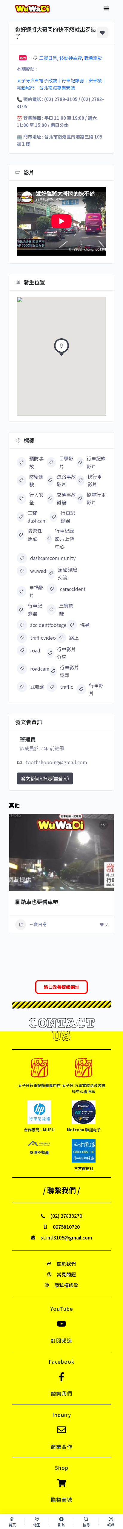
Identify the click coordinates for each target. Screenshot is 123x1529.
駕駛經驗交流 (67, 573)
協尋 (85, 624)
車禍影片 (36, 591)
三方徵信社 (83, 1168)
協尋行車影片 (96, 498)
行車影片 (96, 689)
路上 (74, 637)
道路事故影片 (66, 480)
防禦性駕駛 (35, 534)
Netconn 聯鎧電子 (84, 1129)
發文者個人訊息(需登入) (45, 778)
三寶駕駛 (66, 609)
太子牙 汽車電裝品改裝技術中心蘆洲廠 (83, 1088)
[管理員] (101, 891)
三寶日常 (48, 58)
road (35, 650)
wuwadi (39, 570)
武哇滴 (37, 686)
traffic (66, 686)
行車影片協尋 (69, 671)
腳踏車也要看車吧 (36, 901)
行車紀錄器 (35, 609)
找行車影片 (94, 480)
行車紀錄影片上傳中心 (64, 538)
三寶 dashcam (37, 516)
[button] (106, 8)
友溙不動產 (39, 1152)
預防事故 (36, 462)
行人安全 (36, 498)
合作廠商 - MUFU (39, 1129)
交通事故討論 (66, 498)
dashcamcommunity (53, 557)
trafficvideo (43, 637)
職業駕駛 (93, 58)
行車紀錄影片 (96, 462)
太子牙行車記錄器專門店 (39, 1085)
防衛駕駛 (36, 480)
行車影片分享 (66, 653)
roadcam (40, 668)
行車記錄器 (68, 516)
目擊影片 (66, 462)
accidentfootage (48, 624)
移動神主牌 (70, 58)
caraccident (73, 588)
